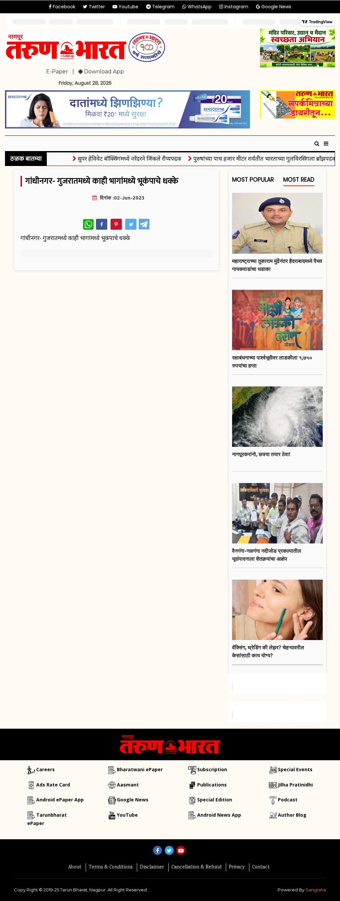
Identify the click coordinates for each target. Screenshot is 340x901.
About (74, 867)
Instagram (235, 6)
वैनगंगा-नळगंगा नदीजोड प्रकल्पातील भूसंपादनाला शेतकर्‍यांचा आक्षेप (266, 555)
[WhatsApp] (88, 224)
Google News (275, 6)
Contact (261, 867)
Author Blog (292, 815)
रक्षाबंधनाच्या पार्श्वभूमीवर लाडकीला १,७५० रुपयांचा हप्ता (272, 362)
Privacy (237, 867)
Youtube (127, 6)
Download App (103, 71)
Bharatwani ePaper (140, 769)
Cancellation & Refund (196, 867)
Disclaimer (152, 867)
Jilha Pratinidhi (295, 784)
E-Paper (57, 71)
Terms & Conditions (110, 867)
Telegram (163, 6)
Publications (212, 784)
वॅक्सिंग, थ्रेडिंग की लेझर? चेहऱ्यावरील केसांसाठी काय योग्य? (268, 651)
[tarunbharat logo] (170, 744)
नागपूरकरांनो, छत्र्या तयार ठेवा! (261, 454)
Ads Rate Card (53, 784)
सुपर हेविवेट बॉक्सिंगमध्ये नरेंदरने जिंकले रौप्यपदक (119, 158)
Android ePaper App (60, 799)
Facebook (63, 6)
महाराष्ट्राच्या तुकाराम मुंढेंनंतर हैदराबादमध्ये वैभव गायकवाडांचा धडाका (277, 265)
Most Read (298, 180)
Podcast (288, 799)
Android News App (219, 815)
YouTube (127, 815)
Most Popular (253, 180)
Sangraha (315, 889)
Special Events (295, 769)
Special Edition (214, 799)
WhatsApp (199, 6)
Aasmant (128, 784)
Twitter (96, 6)
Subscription (212, 769)
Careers (45, 769)
